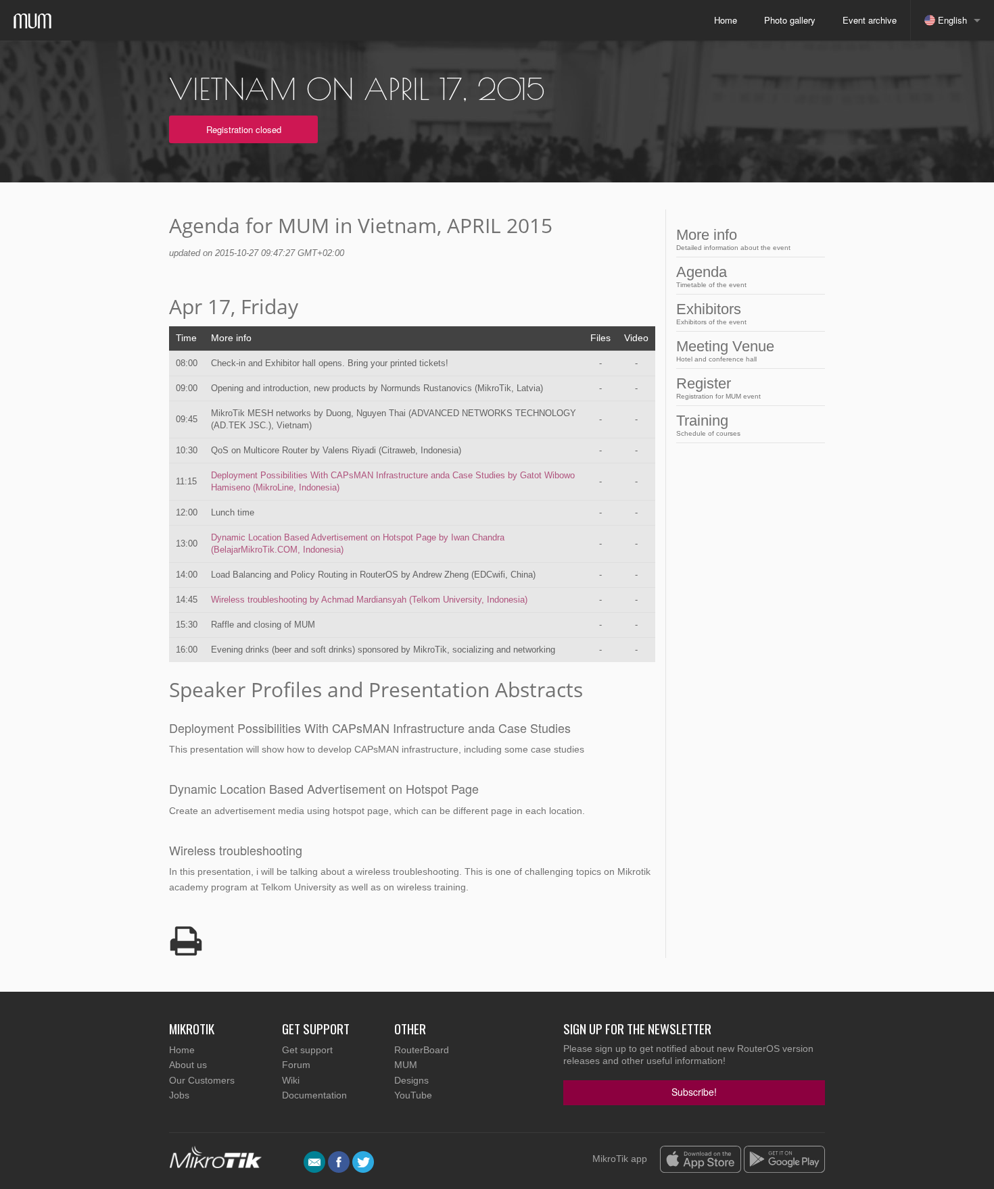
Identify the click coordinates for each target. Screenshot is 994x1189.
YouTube (413, 1095)
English (951, 20)
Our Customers (202, 1080)
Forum (296, 1064)
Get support (307, 1049)
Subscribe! (694, 1091)
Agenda (711, 275)
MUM (405, 1064)
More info (733, 238)
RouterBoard (421, 1049)
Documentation (314, 1095)
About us (188, 1064)
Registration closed (243, 129)
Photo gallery (789, 20)
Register (718, 387)
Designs (411, 1080)
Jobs (179, 1095)
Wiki (291, 1080)
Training (708, 424)
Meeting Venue (725, 350)
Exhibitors (711, 313)
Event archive (870, 20)
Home (725, 20)
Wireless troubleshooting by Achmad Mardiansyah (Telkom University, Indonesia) (369, 599)
